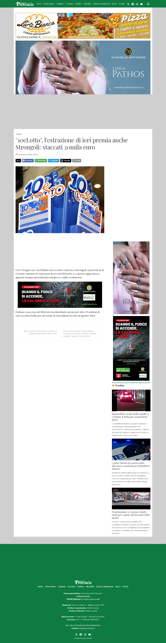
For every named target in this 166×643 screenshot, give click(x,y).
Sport (114, 3)
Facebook (28, 160)
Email (78, 160)
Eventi (121, 3)
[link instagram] (137, 4)
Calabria (60, 3)
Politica (78, 3)
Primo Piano (50, 586)
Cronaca (69, 3)
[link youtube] (141, 4)
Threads (67, 160)
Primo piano (48, 3)
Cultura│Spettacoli (104, 586)
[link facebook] (133, 4)
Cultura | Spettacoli (101, 3)
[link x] (128, 4)
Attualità (87, 3)
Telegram (54, 160)
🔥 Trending (118, 385)
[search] (148, 4)
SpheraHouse (87, 638)
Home (19, 134)
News (39, 3)
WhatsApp (42, 160)
